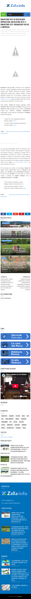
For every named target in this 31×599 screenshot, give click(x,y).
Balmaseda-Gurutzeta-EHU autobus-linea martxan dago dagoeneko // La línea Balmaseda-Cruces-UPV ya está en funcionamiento (15, 472)
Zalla (20, 35)
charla (3, 428)
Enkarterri (3, 33)
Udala (23, 416)
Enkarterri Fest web (6, 99)
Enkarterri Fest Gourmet (20, 33)
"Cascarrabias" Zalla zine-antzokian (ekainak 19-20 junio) (19, 562)
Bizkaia (22, 30)
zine (2, 419)
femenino (24, 425)
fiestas (15, 422)
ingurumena (4, 422)
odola (24, 428)
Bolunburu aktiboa (7, 240)
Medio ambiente (9, 419)
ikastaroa (17, 425)
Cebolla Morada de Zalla (15, 31)
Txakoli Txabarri (14, 35)
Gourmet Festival (5, 35)
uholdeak (18, 428)
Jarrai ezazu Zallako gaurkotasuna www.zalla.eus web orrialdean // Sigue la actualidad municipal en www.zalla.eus (15, 232)
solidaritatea (10, 428)
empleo (17, 419)
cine (28, 416)
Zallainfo (24, 35)
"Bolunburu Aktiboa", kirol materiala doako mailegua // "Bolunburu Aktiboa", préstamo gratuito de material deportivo (15, 250)
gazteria (21, 422)
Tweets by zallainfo (7, 437)
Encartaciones (26, 31)
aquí (22, 184)
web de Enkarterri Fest (20, 162)
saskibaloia (10, 425)
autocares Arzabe (15, 30)
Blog (3, 14)
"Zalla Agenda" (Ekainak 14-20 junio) (19, 586)
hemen (14, 121)
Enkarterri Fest (10, 33)
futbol (3, 425)
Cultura (18, 416)
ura (10, 422)
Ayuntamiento (5, 223)
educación (23, 419)
